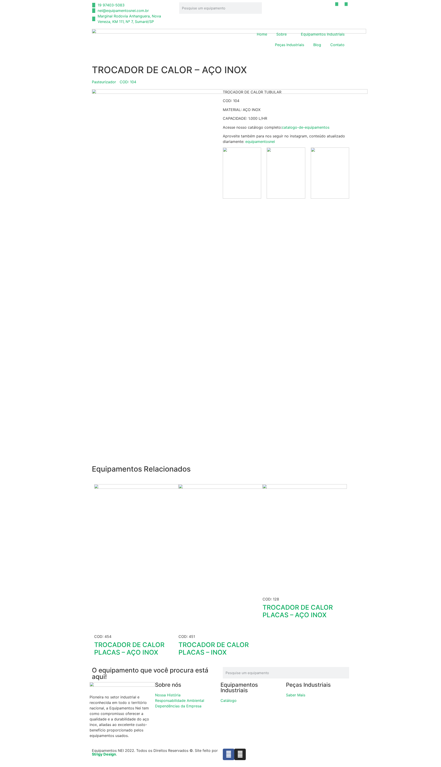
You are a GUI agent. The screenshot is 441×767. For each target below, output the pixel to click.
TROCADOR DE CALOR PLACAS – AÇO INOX (129, 648)
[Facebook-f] (228, 754)
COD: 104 (128, 82)
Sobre (281, 34)
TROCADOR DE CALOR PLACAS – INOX (213, 648)
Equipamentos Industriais (323, 34)
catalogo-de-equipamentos (305, 127)
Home (262, 34)
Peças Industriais (289, 44)
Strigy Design (104, 754)
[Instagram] (240, 754)
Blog (317, 44)
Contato (337, 44)
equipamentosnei (260, 141)
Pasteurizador (104, 82)
